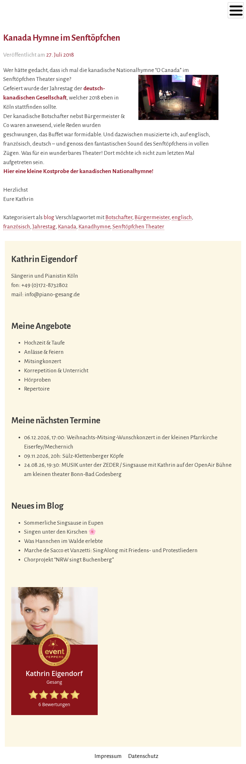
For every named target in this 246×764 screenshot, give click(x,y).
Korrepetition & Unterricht (56, 371)
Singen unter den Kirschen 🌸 (60, 532)
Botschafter (118, 217)
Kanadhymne (94, 227)
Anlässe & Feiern (44, 352)
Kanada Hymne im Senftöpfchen (61, 38)
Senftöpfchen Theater (138, 227)
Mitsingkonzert (42, 361)
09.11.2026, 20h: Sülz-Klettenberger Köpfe (74, 456)
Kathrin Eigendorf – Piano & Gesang (47, 12)
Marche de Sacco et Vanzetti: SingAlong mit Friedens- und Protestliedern (111, 550)
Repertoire (37, 389)
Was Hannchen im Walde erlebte (63, 541)
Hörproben (37, 380)
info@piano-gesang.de (52, 294)
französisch (16, 227)
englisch (182, 217)
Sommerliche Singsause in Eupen (63, 523)
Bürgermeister (152, 217)
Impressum (108, 756)
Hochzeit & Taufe (44, 343)
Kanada (67, 227)
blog (49, 217)
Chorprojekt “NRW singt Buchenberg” (69, 560)
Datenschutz (143, 756)
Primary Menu (236, 10)
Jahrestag (44, 227)
